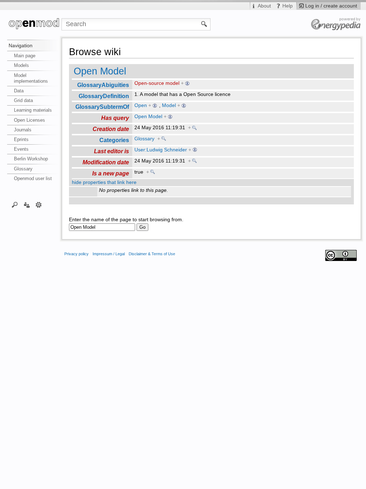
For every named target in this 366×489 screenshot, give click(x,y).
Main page (24, 55)
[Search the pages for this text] (204, 23)
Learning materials (33, 110)
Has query (115, 118)
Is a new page (110, 173)
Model (169, 105)
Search (14, 204)
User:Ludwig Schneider (160, 149)
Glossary (23, 168)
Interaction (26, 204)
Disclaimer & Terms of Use (152, 254)
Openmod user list (33, 178)
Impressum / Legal (109, 254)
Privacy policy (76, 254)
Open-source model (156, 83)
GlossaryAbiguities (103, 85)
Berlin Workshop (31, 158)
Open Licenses (29, 120)
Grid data (23, 100)
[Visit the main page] (34, 24)
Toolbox (38, 204)
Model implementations (31, 78)
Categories (114, 140)
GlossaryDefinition (104, 96)
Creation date (111, 129)
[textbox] (102, 227)
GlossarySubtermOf (102, 106)
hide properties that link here (104, 182)
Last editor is (111, 151)
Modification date (106, 162)
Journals (22, 129)
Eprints (21, 139)
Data (19, 90)
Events (21, 149)
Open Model (100, 71)
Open (140, 105)
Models (21, 65)
